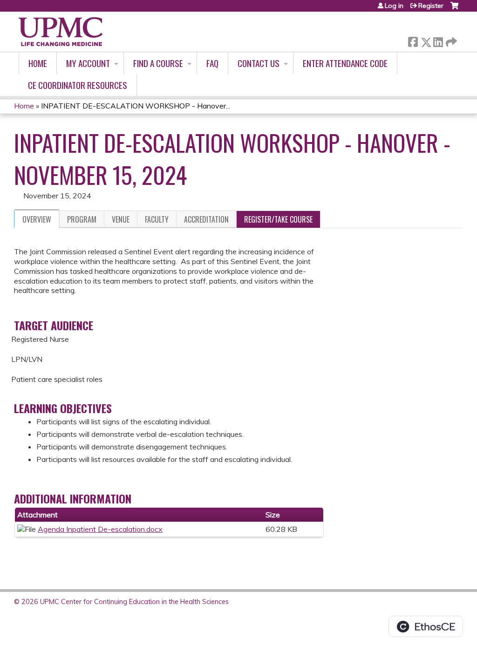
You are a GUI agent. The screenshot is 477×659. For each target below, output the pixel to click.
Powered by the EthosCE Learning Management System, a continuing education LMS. (425, 626)
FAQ (212, 63)
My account (88, 63)
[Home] (60, 32)
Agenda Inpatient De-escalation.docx (100, 529)
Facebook (412, 40)
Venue (120, 219)
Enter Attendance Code (345, 63)
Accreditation (206, 219)
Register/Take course (278, 219)
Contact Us (258, 63)
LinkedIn (438, 40)
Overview (36, 219)
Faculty (157, 219)
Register (430, 5)
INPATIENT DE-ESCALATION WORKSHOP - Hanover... (135, 105)
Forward (450, 40)
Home (37, 63)
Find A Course (158, 63)
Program (81, 219)
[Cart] (454, 9)
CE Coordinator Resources (77, 85)
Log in (394, 5)
